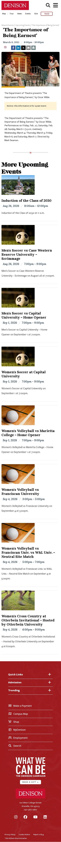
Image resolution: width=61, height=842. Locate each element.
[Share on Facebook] (13, 48)
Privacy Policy (10, 834)
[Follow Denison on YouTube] (35, 817)
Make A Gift (30, 782)
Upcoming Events (23, 25)
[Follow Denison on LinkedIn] (45, 817)
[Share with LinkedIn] (18, 48)
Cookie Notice (24, 834)
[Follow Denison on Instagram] (15, 817)
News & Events (7, 25)
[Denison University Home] (30, 798)
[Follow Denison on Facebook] (25, 817)
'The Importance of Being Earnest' (45, 25)
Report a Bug (38, 834)
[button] (48, 5)
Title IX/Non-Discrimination (16, 838)
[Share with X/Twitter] (23, 48)
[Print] (33, 48)
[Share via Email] (28, 48)
